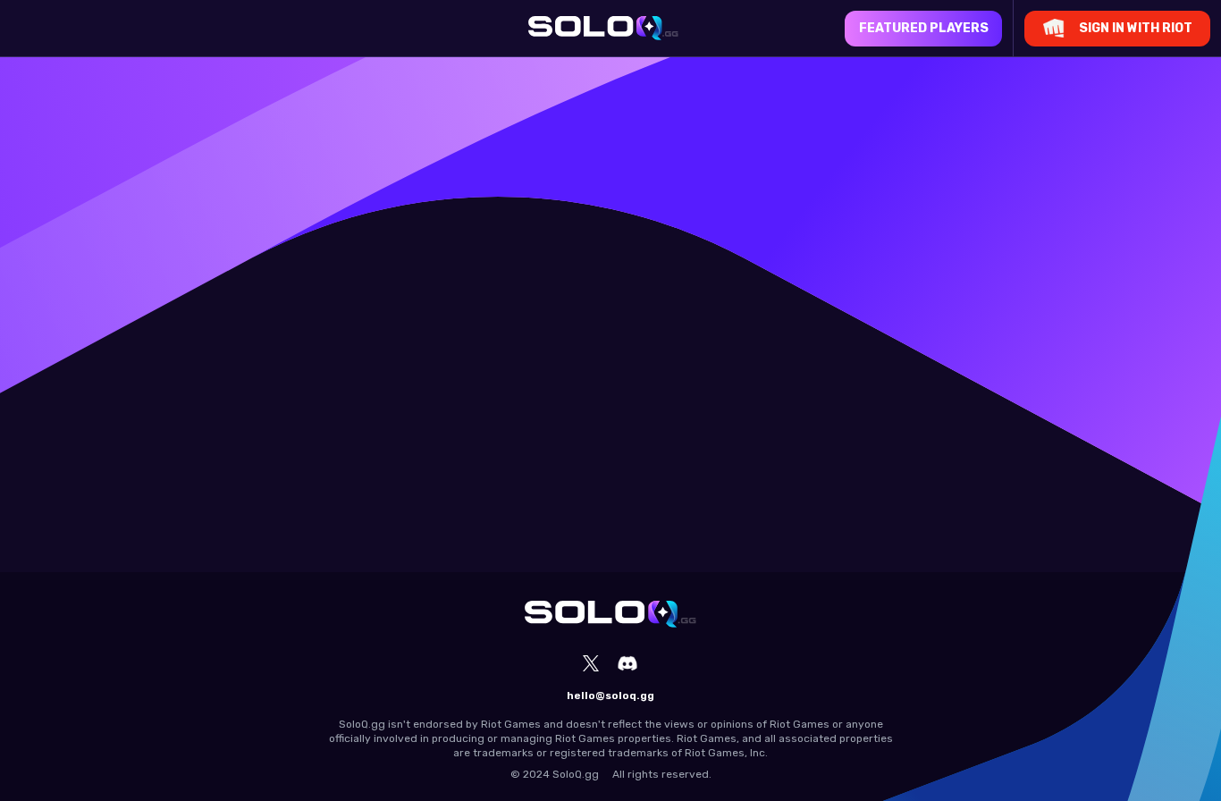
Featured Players (924, 28)
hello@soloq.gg (610, 695)
